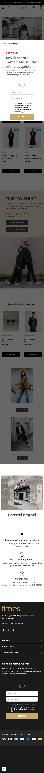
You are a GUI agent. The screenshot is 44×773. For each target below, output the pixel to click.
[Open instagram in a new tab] (8, 630)
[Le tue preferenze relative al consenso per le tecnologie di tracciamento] (4, 769)
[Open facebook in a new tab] (3, 630)
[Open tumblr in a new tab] (13, 630)
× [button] (41, 37)
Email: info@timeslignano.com (14, 623)
